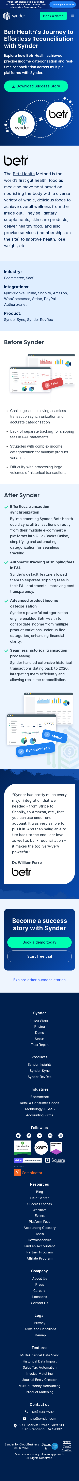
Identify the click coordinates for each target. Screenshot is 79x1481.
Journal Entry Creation (39, 1380)
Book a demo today (39, 942)
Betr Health (24, 173)
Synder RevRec (39, 1077)
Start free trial (39, 956)
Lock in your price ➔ (63, 4)
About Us (39, 1278)
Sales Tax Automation (40, 1367)
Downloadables (39, 1240)
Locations (39, 1297)
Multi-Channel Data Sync (39, 1355)
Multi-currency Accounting (39, 1386)
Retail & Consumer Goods (39, 1103)
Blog (39, 1192)
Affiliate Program (39, 1258)
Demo (39, 1033)
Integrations (39, 1020)
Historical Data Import (40, 1361)
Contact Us (39, 1303)
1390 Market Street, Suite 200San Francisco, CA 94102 (42, 1427)
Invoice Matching (39, 1374)
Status (39, 1039)
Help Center (39, 1198)
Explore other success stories (39, 980)
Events (40, 1215)
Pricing (39, 1026)
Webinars (39, 1210)
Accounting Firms (39, 1115)
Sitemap (39, 1335)
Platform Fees (39, 1222)
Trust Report (39, 1045)
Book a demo (53, 16)
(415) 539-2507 (42, 1412)
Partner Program (39, 1252)
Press (39, 1284)
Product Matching (39, 1392)
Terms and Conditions (39, 1329)
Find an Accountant (39, 1246)
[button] (73, 16)
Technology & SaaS (39, 1109)
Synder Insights (39, 1064)
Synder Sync (40, 1071)
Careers (39, 1291)
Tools (39, 1234)
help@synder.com (42, 1418)
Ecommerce (39, 1097)
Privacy (39, 1323)
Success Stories (39, 1204)
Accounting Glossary (39, 1228)
